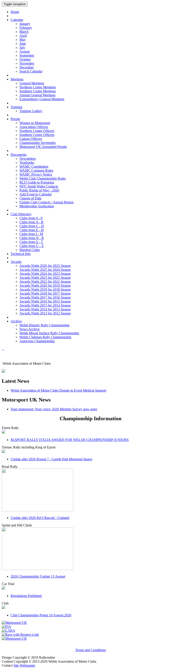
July (22, 47)
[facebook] (3, 348)
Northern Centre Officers (36, 131)
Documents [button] (18, 154)
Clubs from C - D (31, 226)
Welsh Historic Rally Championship (44, 325)
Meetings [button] (17, 79)
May (22, 39)
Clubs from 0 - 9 (30, 218)
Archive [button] (16, 321)
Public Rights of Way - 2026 (39, 190)
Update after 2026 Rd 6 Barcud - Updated (40, 518)
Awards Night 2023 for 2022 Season (45, 277)
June (22, 43)
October (25, 59)
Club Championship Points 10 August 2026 (41, 615)
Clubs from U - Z (31, 246)
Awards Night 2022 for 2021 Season (45, 281)
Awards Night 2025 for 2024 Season (45, 269)
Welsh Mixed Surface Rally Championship (49, 333)
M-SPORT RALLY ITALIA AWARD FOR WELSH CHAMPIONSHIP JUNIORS (70, 440)
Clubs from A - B (31, 222)
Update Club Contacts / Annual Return (46, 202)
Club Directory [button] (21, 214)
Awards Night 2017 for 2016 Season (45, 297)
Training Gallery (30, 111)
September (26, 55)
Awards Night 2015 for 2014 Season (45, 305)
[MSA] (14, 623)
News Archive (29, 329)
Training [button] (16, 107)
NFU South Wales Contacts (38, 186)
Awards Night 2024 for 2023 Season (45, 273)
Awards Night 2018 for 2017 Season (45, 293)
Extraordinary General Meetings (41, 99)
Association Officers (33, 127)
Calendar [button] (17, 20)
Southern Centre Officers (36, 135)
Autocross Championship (37, 341)
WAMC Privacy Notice (35, 174)
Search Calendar (30, 71)
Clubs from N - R (31, 238)
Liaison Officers (30, 139)
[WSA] (14, 638)
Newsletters (27, 158)
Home (15, 12)
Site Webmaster (24, 665)
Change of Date (30, 198)
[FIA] (6, 626)
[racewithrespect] (20, 634)
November (26, 63)
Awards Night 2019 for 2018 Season (45, 289)
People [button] (15, 119)
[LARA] (8, 630)
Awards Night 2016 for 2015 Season (45, 301)
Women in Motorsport (34, 123)
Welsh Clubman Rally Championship (45, 337)
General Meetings (31, 83)
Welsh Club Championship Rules (42, 178)
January (24, 24)
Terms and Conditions (90, 650)
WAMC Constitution (33, 166)
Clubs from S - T (31, 242)
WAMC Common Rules (36, 170)
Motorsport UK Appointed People (43, 147)
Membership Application (36, 206)
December (26, 67)
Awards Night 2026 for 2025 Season (45, 266)
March (23, 31)
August (24, 51)
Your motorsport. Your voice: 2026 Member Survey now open (54, 409)
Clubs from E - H (31, 230)
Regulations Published (26, 596)
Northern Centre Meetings (37, 87)
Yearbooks (26, 162)
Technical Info (21, 254)
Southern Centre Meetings (37, 91)
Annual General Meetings (37, 95)
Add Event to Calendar (35, 194)
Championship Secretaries (37, 143)
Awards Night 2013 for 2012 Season (45, 313)
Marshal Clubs (29, 250)
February (25, 28)
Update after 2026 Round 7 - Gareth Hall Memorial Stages (51, 459)
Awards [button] (16, 262)
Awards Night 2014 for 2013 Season (45, 309)
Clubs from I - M (31, 234)
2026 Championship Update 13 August (38, 576)
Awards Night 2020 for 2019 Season (45, 285)
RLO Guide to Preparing (36, 182)
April (23, 35)
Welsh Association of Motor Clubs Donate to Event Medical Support (58, 390)
